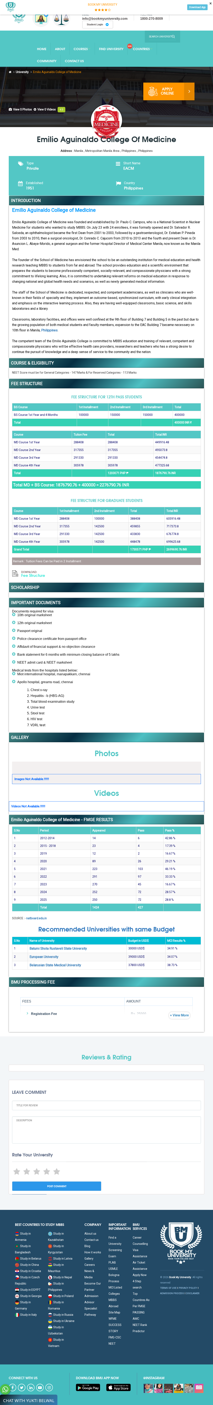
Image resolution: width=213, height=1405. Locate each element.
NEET (112, 1343)
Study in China (29, 1264)
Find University (111, 48)
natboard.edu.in (36, 918)
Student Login (95, 24)
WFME (113, 1318)
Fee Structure (33, 574)
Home (41, 48)
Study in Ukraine (63, 1321)
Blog (87, 1246)
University (22, 72)
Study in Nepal (62, 1277)
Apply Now (140, 1275)
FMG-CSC (115, 1337)
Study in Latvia (62, 1258)
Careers (89, 1264)
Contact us (91, 1239)
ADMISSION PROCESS (172, 1293)
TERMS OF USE (168, 1288)
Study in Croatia (30, 1271)
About (60, 48)
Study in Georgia (31, 1296)
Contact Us (74, 60)
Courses (81, 48)
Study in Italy (28, 1314)
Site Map (114, 1312)
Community (46, 60)
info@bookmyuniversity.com (105, 18)
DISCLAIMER (192, 1293)
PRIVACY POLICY (188, 1288)
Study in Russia (63, 1314)
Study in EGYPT (30, 1289)
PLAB (112, 1262)
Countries (141, 48)
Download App (197, 7)
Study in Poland (63, 1296)
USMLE (113, 1268)
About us (90, 1233)
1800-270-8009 (151, 18)
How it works (92, 1252)
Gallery (88, 1258)
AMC (136, 1318)
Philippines (49, 330)
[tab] (20, 109)
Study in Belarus (30, 1258)
